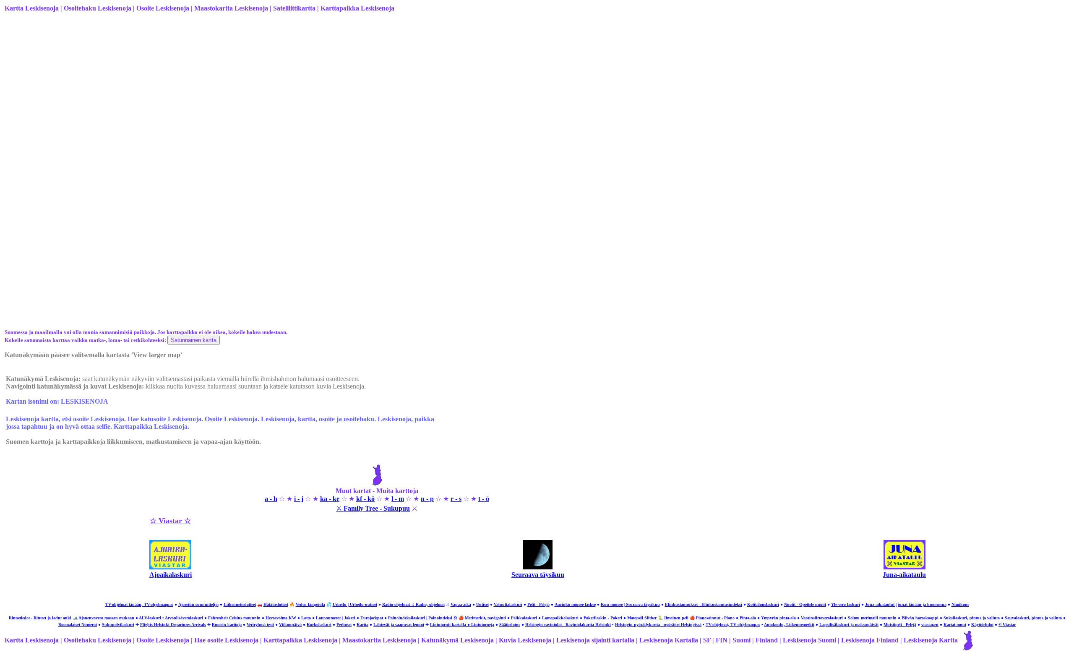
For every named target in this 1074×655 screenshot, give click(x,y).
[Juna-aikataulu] (904, 567)
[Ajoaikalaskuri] (170, 567)
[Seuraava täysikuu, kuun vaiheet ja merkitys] (538, 567)
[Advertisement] (256, 85)
